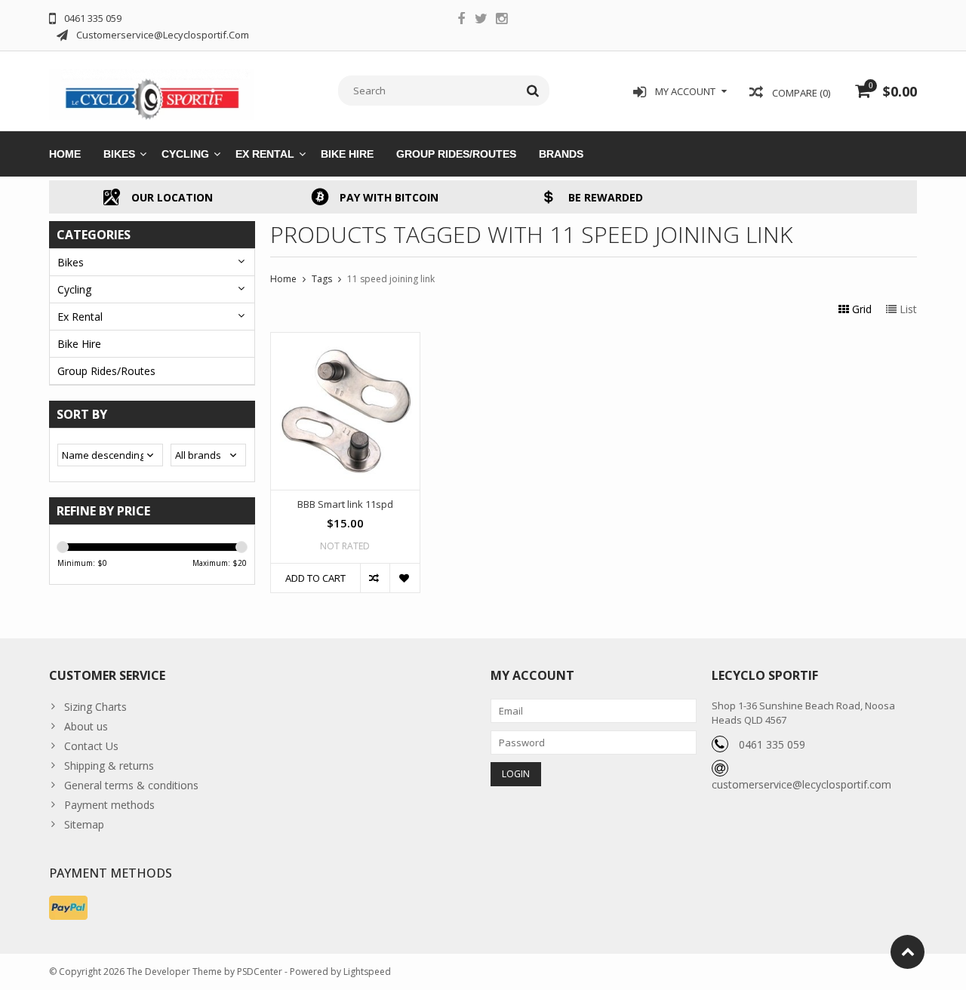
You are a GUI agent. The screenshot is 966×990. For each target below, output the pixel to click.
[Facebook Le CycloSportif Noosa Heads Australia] (461, 20)
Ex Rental (264, 154)
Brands (561, 154)
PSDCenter (259, 971)
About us (86, 726)
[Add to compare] (374, 578)
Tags (322, 278)
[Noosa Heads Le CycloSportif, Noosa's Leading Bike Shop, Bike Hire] (152, 89)
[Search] (533, 90)
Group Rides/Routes (456, 154)
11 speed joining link (391, 278)
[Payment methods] (68, 908)
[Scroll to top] (907, 952)
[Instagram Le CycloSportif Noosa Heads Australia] (502, 20)
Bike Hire (347, 154)
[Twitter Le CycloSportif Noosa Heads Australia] (481, 20)
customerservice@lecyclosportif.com (801, 784)
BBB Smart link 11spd (345, 504)
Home (65, 154)
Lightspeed (367, 971)
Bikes (119, 154)
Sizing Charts (95, 706)
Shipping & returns (109, 765)
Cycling (185, 154)
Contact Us (91, 746)
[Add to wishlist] (404, 578)
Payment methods (109, 805)
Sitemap (84, 824)
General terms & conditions (131, 785)
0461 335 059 (772, 744)
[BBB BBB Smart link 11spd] (345, 341)
